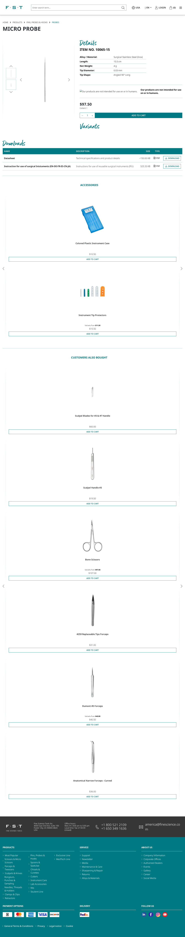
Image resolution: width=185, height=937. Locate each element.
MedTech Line (63, 859)
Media (85, 862)
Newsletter (87, 859)
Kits (32, 887)
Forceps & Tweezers (10, 868)
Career (147, 874)
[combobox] (75, 8)
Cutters (34, 876)
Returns (86, 874)
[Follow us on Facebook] (150, 914)
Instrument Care (39, 880)
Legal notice (55, 926)
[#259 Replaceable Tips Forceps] (92, 610)
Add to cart (139, 115)
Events (147, 866)
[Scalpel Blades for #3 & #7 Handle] (92, 392)
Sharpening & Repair (92, 870)
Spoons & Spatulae (35, 864)
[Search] (123, 8)
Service (84, 847)
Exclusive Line (63, 855)
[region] (38, 79)
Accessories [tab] (89, 185)
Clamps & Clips (12, 894)
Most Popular (11, 855)
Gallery (147, 870)
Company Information (154, 855)
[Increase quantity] (93, 115)
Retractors (10, 898)
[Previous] (21, 79)
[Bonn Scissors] (92, 535)
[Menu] (179, 7)
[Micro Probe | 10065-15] (45, 79)
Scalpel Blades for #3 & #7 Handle (92, 415)
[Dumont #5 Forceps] (92, 682)
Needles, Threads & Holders (13, 889)
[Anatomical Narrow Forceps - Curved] (92, 756)
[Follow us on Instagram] (157, 914)
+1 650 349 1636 (113, 828)
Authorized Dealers (153, 862)
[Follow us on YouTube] (165, 914)
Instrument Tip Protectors (92, 315)
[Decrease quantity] (82, 115)
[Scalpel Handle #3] (92, 464)
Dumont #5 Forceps (92, 706)
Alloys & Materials (91, 878)
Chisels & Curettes (35, 871)
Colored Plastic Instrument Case (92, 243)
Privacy (41, 926)
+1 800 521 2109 (113, 824)
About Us (146, 847)
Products (8, 847)
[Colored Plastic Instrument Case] (92, 219)
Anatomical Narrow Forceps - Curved (92, 780)
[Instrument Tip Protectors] (92, 291)
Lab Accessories (39, 884)
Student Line (37, 891)
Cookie (69, 926)
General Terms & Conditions (18, 926)
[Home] (14, 7)
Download (173, 158)
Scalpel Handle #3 (92, 487)
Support (86, 855)
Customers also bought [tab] (89, 357)
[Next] (69, 79)
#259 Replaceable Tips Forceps (92, 634)
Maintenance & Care (92, 866)
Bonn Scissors (92, 559)
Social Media (150, 878)
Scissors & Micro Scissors (13, 861)
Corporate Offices (152, 859)
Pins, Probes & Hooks (37, 857)
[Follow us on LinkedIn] (143, 914)
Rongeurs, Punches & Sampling (9, 880)
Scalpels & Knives (13, 873)
